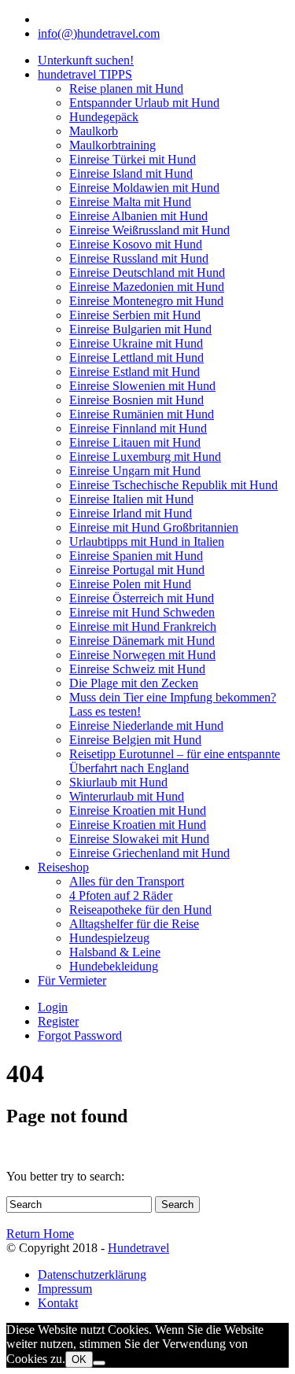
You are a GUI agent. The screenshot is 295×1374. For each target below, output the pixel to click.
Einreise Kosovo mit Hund (135, 244)
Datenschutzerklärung (92, 1274)
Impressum (65, 1288)
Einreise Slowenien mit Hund (142, 385)
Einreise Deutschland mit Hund (147, 272)
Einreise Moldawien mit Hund (144, 187)
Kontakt (58, 1303)
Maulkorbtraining (112, 145)
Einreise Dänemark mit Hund (142, 640)
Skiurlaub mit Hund (118, 782)
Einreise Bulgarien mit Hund (140, 329)
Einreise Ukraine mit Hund (136, 343)
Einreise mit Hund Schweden (142, 612)
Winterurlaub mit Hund (126, 796)
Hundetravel (138, 1247)
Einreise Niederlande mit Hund (146, 725)
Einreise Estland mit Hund (134, 371)
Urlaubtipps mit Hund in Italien (146, 541)
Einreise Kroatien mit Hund (137, 810)
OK (79, 1359)
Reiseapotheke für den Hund (140, 909)
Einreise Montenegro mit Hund (146, 301)
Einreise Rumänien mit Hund (141, 414)
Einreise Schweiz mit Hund (137, 669)
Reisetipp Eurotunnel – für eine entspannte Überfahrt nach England (174, 761)
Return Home (40, 1233)
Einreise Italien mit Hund (131, 499)
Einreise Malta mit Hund (130, 201)
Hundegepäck (103, 116)
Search (177, 1204)
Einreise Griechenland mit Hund (149, 853)
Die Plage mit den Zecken (133, 683)
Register (58, 1021)
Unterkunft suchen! (86, 60)
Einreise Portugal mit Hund (137, 569)
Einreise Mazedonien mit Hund (146, 286)
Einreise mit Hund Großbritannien (153, 527)
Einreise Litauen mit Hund (135, 442)
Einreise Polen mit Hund (130, 584)
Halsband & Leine (114, 952)
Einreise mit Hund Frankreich (142, 626)
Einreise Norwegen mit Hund (142, 654)
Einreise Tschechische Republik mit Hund (173, 485)
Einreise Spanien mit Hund (136, 555)
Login (53, 1007)
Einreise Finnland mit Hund (138, 428)
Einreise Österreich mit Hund (141, 598)
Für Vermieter (72, 980)
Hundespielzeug (109, 938)
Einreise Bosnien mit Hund (136, 400)
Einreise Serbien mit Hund (135, 315)
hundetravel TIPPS (85, 74)
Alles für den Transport (126, 881)
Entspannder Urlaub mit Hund (144, 102)
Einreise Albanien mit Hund (138, 216)
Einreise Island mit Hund (131, 173)
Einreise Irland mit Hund (130, 513)
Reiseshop (63, 867)
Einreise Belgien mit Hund (135, 739)
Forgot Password (80, 1035)
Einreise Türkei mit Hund (132, 159)
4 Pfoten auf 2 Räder (120, 895)
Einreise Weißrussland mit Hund (149, 230)
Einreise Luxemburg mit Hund (145, 456)
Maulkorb (93, 131)
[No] (99, 1363)
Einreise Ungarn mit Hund (135, 470)
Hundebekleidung (113, 966)
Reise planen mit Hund (126, 88)
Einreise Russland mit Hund (138, 258)
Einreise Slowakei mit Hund (139, 838)
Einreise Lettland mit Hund (136, 357)
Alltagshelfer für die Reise (134, 923)
